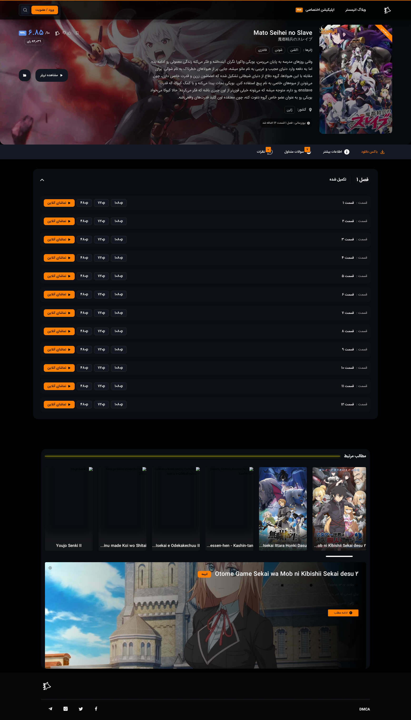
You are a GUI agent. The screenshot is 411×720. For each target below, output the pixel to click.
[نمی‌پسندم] (64, 32)
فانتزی (262, 50)
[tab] (373, 152)
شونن (278, 50)
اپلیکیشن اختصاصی (315, 10)
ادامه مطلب (340, 613)
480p (84, 203)
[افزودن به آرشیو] (25, 75)
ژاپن (290, 110)
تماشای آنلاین (57, 203)
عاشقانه (332, 603)
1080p (119, 203)
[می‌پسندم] (69, 32)
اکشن (294, 50)
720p (101, 203)
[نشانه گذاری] (77, 33)
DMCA (364, 709)
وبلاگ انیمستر (356, 10)
